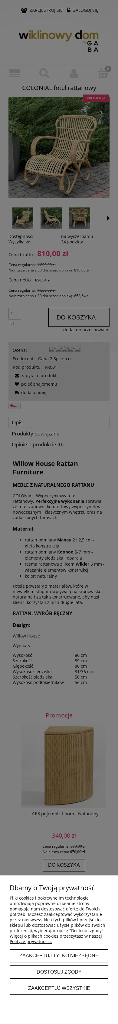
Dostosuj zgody (59, 971)
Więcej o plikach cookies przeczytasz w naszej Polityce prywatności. (56, 938)
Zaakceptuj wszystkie (59, 988)
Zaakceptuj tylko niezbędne (59, 955)
